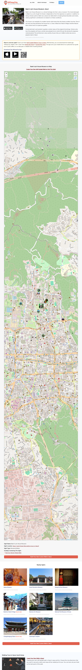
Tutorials (51, 2)
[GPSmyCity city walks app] (12, 3)
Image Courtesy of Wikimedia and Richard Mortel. (14, 639)
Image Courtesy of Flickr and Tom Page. (37, 639)
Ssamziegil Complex (34, 637)
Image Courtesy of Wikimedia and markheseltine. (39, 614)
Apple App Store (29, 45)
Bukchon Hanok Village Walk (13, 553)
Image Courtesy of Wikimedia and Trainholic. (35, 37)
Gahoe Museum (8, 587)
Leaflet (62, 539)
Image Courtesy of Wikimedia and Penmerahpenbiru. (14, 614)
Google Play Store (41, 45)
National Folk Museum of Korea (63, 612)
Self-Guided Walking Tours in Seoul (36, 43)
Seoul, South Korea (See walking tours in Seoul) (26, 546)
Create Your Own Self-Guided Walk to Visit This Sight (41, 69)
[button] (41, 306)
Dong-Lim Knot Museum (61, 587)
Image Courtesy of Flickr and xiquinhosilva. (63, 614)
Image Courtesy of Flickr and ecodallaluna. (63, 590)
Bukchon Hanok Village (9, 612)
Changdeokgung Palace (10, 637)
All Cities (32, 2)
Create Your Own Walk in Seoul (35, 658)
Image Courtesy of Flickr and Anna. (11, 590)
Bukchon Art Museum (34, 612)
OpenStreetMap (68, 539)
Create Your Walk (42, 2)
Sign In (61, 2)
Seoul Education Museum (35, 587)
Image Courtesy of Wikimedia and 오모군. (38, 590)
